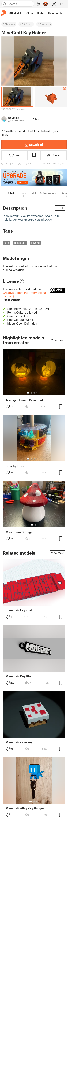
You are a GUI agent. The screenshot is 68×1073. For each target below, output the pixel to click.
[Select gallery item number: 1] (28, 393)
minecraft (20, 242)
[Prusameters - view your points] (45, 4)
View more (57, 340)
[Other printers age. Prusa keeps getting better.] (34, 177)
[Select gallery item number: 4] (37, 393)
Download (36, 144)
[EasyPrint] (38, 4)
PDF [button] (61, 207)
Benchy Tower (16, 466)
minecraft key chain (19, 610)
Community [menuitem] (55, 12)
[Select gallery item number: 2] (31, 393)
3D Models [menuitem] (15, 12)
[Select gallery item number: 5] (39, 393)
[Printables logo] (3, 13)
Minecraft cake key (19, 742)
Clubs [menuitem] (40, 12)
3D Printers (27, 24)
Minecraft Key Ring (19, 676)
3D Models (10, 24)
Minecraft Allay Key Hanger (25, 808)
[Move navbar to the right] (64, 13)
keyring (35, 242)
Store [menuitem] (29, 12)
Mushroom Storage (19, 532)
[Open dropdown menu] (63, 32)
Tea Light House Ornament (24, 400)
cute (6, 242)
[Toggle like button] (8, 406)
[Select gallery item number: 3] (34, 393)
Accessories (45, 24)
